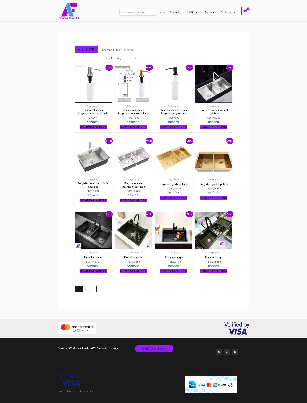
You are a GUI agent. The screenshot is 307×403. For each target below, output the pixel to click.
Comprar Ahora (93, 127)
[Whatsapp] (235, 352)
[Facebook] (219, 352)
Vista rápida (93, 99)
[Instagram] (227, 352)
